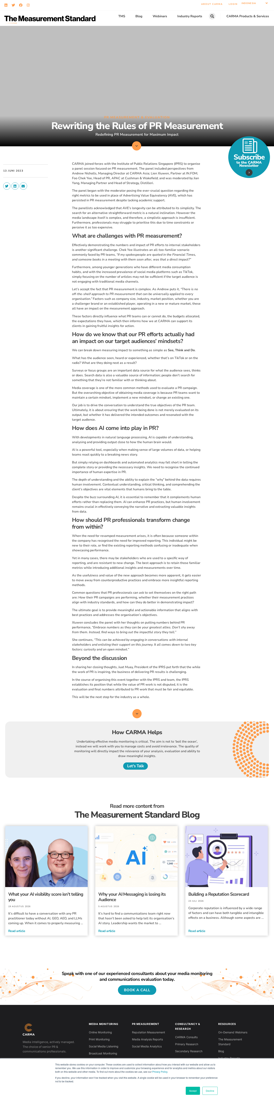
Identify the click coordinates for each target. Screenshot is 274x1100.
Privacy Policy (159, 1071)
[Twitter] (13, 5)
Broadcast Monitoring (103, 1053)
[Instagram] (28, 5)
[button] (254, 3)
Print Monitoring (99, 1039)
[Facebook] (20, 5)
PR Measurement (145, 1024)
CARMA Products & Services (247, 16)
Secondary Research (188, 1051)
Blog (138, 16)
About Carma (212, 4)
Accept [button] (193, 1090)
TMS (121, 16)
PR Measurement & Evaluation (137, 117)
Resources (227, 1024)
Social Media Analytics (147, 1046)
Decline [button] (210, 1090)
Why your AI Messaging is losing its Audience (132, 897)
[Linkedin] (6, 5)
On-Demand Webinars (232, 1032)
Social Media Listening (103, 1046)
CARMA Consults (186, 1037)
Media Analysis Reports (147, 1039)
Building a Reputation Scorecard (218, 894)
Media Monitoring (103, 1024)
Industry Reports (189, 16)
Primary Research (186, 1044)
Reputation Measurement (148, 1032)
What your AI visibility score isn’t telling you (45, 897)
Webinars (160, 16)
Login (233, 4)
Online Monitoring (100, 1032)
